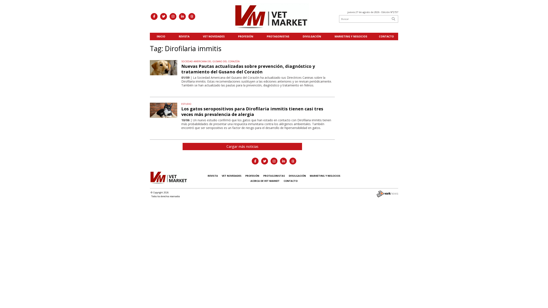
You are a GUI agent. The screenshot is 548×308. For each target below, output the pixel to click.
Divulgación (312, 36)
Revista (184, 36)
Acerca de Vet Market (265, 180)
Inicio (161, 36)
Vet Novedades (214, 36)
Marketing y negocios (351, 36)
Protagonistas (278, 36)
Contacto (386, 36)
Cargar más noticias (242, 146)
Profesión (245, 36)
